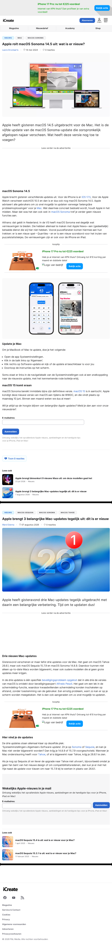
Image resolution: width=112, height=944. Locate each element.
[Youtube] (13, 898)
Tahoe (41, 754)
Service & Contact (11, 910)
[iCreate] (8, 20)
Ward (8, 524)
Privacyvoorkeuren (11, 934)
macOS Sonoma (36, 38)
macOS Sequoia (25, 512)
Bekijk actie (102, 8)
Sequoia (89, 747)
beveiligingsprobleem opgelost (59, 680)
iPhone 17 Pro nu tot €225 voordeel (63, 251)
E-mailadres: (8, 418)
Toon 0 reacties (16, 458)
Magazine (7, 905)
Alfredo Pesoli (64, 683)
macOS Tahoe (68, 512)
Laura (10, 49)
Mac (20, 38)
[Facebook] (5, 898)
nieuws (8, 38)
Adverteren (8, 929)
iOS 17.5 (86, 197)
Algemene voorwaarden (14, 924)
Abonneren (87, 20)
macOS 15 (79, 391)
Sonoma (76, 747)
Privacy (6, 919)
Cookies (6, 914)
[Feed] (22, 898)
